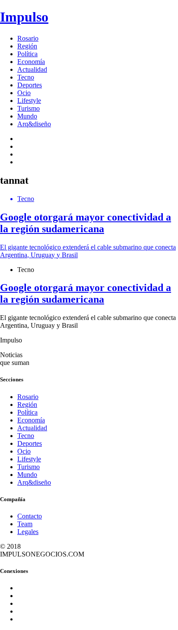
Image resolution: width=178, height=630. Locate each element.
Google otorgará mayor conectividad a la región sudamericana (85, 293)
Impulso (24, 17)
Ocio (24, 92)
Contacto (29, 516)
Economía (31, 61)
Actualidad (32, 69)
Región (27, 46)
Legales (27, 531)
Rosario (27, 38)
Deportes (29, 85)
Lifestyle (29, 100)
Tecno (25, 77)
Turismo (28, 108)
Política (27, 54)
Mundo (27, 116)
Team (24, 524)
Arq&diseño (34, 124)
